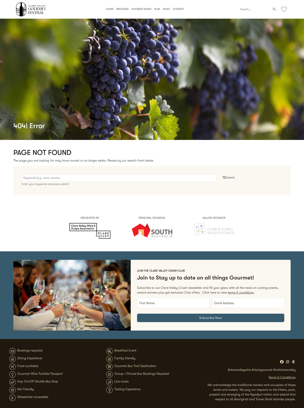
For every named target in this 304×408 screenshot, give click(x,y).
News (166, 9)
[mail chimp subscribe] (293, 362)
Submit (230, 177)
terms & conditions (241, 292)
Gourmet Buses (141, 9)
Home (109, 9)
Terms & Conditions (282, 377)
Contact (178, 9)
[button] (157, 9)
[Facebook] (282, 362)
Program (122, 9)
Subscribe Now (210, 318)
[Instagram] (287, 362)
